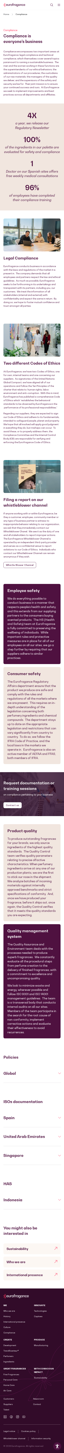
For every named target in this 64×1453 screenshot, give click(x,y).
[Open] (59, 5)
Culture (6, 1327)
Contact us (12, 805)
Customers (8, 1399)
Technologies (40, 1311)
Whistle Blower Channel (20, 565)
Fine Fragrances (11, 1374)
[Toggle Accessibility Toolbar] (57, 1446)
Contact (37, 1404)
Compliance (9, 1332)
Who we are (9, 1311)
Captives (38, 1316)
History (6, 1316)
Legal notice (9, 1431)
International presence (14, 1322)
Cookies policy (28, 1431)
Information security (41, 1438)
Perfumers (8, 1356)
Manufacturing (41, 1345)
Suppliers (8, 1404)
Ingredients (8, 1361)
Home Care (8, 1385)
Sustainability (40, 1377)
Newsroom (38, 1399)
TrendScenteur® (11, 1351)
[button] (32, 1073)
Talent (6, 1409)
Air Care (7, 1390)
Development (9, 1345)
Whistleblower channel (14, 1438)
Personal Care (10, 1379)
